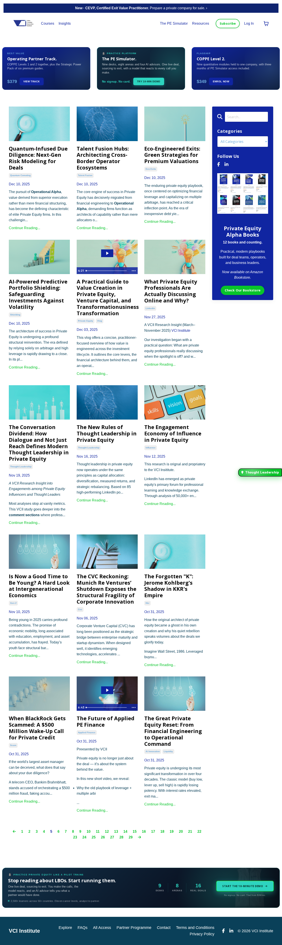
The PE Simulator (174, 23)
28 (121, 837)
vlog (99, 321)
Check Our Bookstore (242, 290)
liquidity (168, 751)
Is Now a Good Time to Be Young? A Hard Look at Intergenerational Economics (39, 586)
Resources (200, 23)
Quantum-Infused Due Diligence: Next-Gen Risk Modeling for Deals (38, 158)
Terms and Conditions (195, 927)
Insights (65, 23)
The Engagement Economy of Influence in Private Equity (172, 433)
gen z (13, 603)
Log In (249, 23)
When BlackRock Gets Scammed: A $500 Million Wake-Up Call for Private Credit (37, 728)
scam (13, 745)
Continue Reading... (24, 228)
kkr (147, 603)
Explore (65, 927)
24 (84, 837)
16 (144, 831)
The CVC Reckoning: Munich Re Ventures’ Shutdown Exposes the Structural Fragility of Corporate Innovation (106, 589)
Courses (47, 23)
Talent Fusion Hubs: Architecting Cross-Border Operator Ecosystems (103, 158)
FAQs (82, 927)
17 (153, 831)
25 (94, 837)
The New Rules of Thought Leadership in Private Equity (107, 433)
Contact (164, 927)
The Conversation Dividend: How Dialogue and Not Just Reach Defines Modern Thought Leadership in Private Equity (39, 443)
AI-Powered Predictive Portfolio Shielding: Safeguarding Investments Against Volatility (38, 294)
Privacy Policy (202, 934)
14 (125, 831)
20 (181, 831)
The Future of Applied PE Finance (105, 721)
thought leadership (21, 466)
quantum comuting (20, 175)
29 (131, 837)
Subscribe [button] (228, 23)
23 (75, 837)
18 (162, 831)
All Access (102, 927)
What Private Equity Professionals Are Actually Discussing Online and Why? (170, 291)
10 (89, 831)
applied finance (86, 732)
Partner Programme (134, 927)
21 (190, 831)
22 (199, 831)
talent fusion (85, 175)
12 (107, 831)
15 (135, 831)
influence (151, 447)
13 (116, 831)
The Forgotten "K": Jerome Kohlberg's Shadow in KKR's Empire (168, 586)
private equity (85, 321)
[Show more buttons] (134, 270)
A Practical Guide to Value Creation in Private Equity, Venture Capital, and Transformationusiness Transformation (107, 297)
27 (112, 837)
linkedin (150, 308)
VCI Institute (180, 330)
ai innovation (153, 751)
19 (172, 831)
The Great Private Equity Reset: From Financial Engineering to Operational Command (173, 731)
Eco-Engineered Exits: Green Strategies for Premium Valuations (172, 155)
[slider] (107, 270)
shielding (15, 314)
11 (98, 831)
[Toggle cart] (266, 23)
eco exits (151, 169)
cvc (80, 609)
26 (103, 837)
